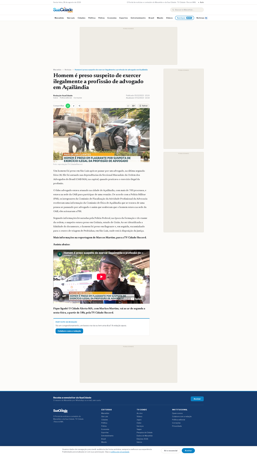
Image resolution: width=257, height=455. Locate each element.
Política (91, 18)
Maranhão (59, 18)
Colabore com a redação (69, 331)
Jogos (139, 420)
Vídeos (169, 18)
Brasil (151, 18)
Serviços (184, 18)
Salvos (139, 442)
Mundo (160, 18)
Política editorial (66, 98)
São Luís (71, 18)
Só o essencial (170, 451)
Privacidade (177, 426)
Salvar (145, 106)
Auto (201, 2)
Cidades (81, 18)
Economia (111, 18)
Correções (78, 98)
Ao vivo (140, 413)
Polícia (101, 18)
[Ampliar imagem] (146, 158)
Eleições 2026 (142, 439)
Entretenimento (138, 18)
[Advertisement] (128, 46)
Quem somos (177, 413)
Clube (139, 423)
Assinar (197, 399)
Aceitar (188, 451)
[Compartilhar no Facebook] (73, 106)
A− (128, 106)
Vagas (139, 429)
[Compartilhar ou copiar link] (79, 106)
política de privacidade (120, 452)
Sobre (55, 98)
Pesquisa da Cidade (144, 433)
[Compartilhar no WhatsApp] (68, 106)
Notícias (200, 18)
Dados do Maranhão (145, 436)
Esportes (123, 18)
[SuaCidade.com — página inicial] (63, 10)
